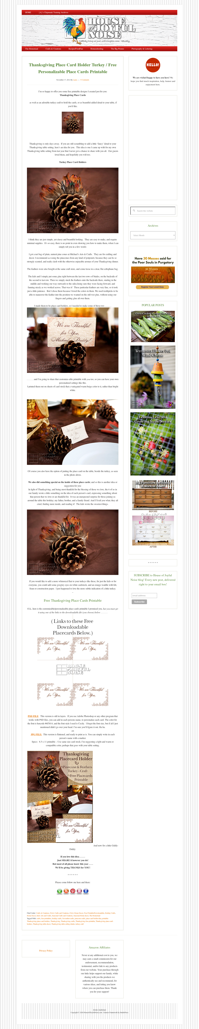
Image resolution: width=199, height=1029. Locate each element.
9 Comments (84, 80)
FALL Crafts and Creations (59, 913)
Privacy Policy (46, 950)
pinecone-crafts (80, 918)
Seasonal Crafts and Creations (62, 915)
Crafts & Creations (42, 913)
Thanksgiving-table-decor (42, 924)
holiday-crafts (56, 918)
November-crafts (68, 918)
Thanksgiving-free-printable (85, 921)
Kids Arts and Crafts (44, 915)
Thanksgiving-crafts (68, 921)
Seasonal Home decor (81, 915)
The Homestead (94, 915)
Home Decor (31, 915)
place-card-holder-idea (93, 918)
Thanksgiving (55, 921)
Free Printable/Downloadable (94, 913)
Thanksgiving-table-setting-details (63, 924)
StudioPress (124, 1012)
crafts (38, 918)
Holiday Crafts (110, 913)
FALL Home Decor (76, 913)
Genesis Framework (110, 1012)
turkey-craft (80, 924)
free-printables (46, 918)
